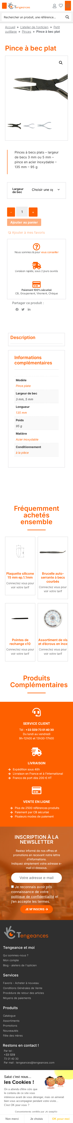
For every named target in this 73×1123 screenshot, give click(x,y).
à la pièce (22, 452)
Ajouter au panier (24, 222)
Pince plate (23, 386)
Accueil (10, 27)
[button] (60, 62)
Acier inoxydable (27, 439)
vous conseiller (50, 252)
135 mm (21, 412)
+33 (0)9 (9, 1054)
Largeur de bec (18, 190)
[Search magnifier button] (67, 17)
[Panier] (68, 6)
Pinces (26, 31)
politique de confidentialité (32, 897)
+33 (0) (31, 729)
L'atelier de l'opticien (34, 27)
